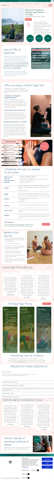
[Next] (50, 267)
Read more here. (17, 68)
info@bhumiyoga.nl (21, 361)
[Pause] (53, 299)
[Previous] (46, 267)
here (17, 374)
